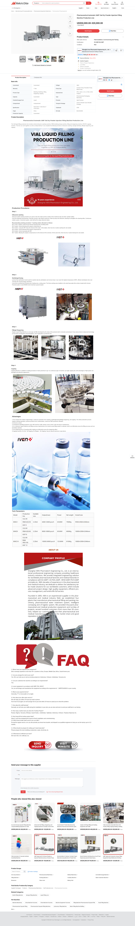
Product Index (94, 914)
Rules (122, 8)
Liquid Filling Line (44, 895)
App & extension (105, 8)
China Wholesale (61, 914)
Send (23, 792)
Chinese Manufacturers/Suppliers (49, 914)
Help (96, 8)
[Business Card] (121, 84)
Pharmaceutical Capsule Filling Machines (40, 906)
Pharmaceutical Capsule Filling (19, 906)
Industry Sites (77, 914)
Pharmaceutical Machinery (45, 874)
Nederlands (70, 916)
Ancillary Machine (72, 877)
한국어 (80, 916)
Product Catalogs (33, 871)
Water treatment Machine (102, 877)
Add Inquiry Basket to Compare (42, 65)
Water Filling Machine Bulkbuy (77, 906)
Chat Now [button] (113, 31)
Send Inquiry (88, 31)
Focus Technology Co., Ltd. (57, 919)
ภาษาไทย (93, 916)
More (12, 909)
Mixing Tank (70, 880)
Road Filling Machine (103, 902)
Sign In (79, 70)
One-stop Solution (15, 874)
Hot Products (29, 914)
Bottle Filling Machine (17, 895)
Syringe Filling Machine (31, 895)
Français (47, 916)
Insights (107, 914)
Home (12, 11)
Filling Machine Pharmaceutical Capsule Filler (84, 902)
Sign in (122, 4)
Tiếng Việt (103, 916)
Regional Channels (86, 914)
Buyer (87, 8)
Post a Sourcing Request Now (55, 792)
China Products (37, 914)
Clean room (42, 880)
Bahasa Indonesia (111, 916)
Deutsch (64, 916)
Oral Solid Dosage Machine (102, 874)
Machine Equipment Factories (63, 902)
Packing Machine (43, 877)
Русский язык (53, 916)
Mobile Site (101, 914)
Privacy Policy (91, 919)
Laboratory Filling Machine (60, 906)
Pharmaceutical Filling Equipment (59, 11)
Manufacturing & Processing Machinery (24, 11)
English (31, 916)
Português (41, 916)
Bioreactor (13, 880)
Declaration (83, 919)
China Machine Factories (31, 902)
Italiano (59, 916)
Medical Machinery (72, 874)
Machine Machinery (17, 902)
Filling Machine (14, 877)
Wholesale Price (69, 914)
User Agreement (76, 919)
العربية (76, 916)
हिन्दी (88, 916)
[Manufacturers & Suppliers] (19, 3)
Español (36, 916)
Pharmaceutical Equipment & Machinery (42, 11)
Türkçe (98, 916)
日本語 (84, 916)
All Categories (16, 8)
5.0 (104, 80)
